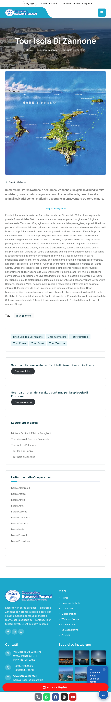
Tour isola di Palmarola (23, 445)
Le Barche (67, 608)
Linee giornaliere (57, 336)
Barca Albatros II (20, 487)
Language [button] (29, 3)
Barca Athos (18, 499)
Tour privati (37, 343)
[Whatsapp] (46, 697)
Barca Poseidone (20, 541)
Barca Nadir (17, 529)
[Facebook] (55, 697)
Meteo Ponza (68, 613)
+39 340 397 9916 (23, 670)
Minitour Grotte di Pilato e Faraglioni (31, 433)
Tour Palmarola (79, 336)
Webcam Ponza (70, 619)
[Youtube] (72, 697)
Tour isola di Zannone (23, 456)
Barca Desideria (19, 523)
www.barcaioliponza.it (25, 675)
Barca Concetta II (20, 517)
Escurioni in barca (47, 50)
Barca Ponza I (19, 535)
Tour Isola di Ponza (22, 451)
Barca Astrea (18, 493)
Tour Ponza (19, 343)
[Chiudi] (104, 669)
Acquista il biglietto (55, 208)
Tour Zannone (24, 315)
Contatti (65, 635)
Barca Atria (17, 505)
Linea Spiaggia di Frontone (28, 336)
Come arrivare (69, 624)
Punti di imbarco (48, 3)
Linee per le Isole (70, 603)
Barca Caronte (19, 511)
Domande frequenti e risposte (77, 3)
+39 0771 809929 (23, 665)
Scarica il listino (22, 371)
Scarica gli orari (23, 402)
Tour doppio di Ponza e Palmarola (30, 439)
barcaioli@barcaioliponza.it (28, 679)
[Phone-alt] (38, 697)
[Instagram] (64, 697)
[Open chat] (103, 694)
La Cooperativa (69, 629)
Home (29, 50)
